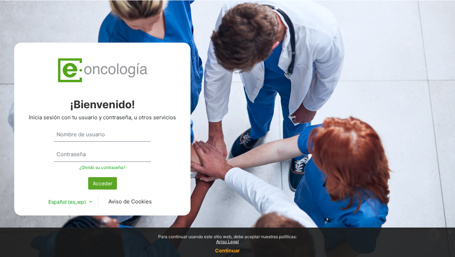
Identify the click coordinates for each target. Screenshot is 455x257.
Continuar (227, 250)
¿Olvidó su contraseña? (102, 167)
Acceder (102, 183)
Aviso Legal (227, 241)
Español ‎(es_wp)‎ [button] (67, 202)
